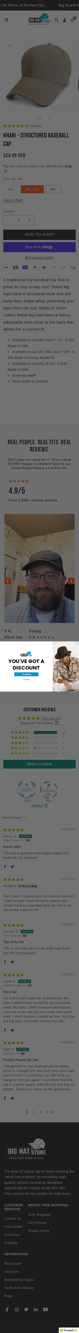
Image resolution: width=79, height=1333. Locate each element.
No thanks (26, 679)
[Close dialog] (76, 643)
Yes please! (26, 674)
